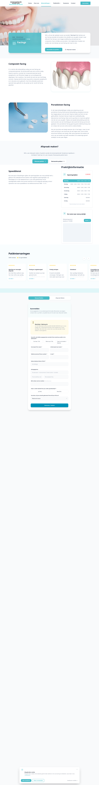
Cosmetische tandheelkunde (18, 39)
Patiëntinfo (56, 3)
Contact (73, 3)
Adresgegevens (34, 369)
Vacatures (66, 3)
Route (86, 220)
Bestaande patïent (57, 161)
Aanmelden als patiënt (53, 49)
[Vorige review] (84, 258)
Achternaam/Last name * (56, 347)
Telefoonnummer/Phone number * (39, 354)
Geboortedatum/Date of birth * (38, 361)
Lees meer (11, 278)
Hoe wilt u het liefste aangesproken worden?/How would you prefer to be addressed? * (48, 338)
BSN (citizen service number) (41, 381)
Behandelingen (45, 3)
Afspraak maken (71, 49)
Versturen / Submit (49, 405)
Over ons (36, 3)
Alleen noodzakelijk (38, 780)
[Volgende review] (88, 258)
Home (30, 3)
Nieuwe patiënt (39, 161)
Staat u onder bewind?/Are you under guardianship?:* (43, 388)
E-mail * (52, 354)
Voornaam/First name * (36, 347)
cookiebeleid (27, 775)
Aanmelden (85, 3)
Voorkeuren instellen (72, 780)
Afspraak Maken (60, 298)
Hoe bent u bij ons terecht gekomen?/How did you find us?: (45, 395)
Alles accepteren (26, 780)
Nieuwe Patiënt (39, 298)
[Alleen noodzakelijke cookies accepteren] (77, 769)
